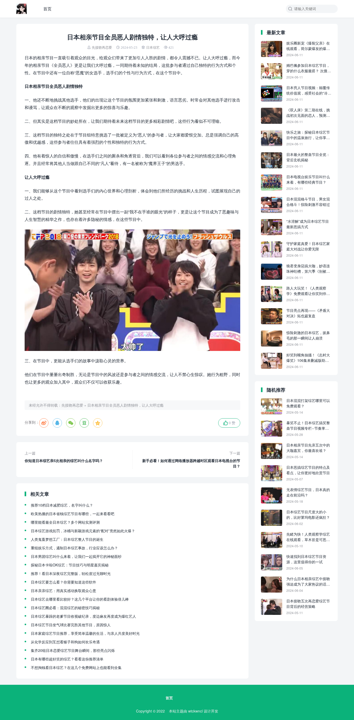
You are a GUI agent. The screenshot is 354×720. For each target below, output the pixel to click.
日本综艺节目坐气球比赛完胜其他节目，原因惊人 (71, 624)
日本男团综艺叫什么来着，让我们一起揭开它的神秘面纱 (76, 556)
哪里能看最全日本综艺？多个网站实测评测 (65, 522)
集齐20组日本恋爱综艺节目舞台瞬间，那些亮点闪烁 (73, 650)
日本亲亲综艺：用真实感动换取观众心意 (63, 590)
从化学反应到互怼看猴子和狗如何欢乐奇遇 (65, 641)
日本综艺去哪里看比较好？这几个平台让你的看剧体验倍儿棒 (80, 599)
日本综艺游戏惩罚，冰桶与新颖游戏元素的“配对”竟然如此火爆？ (83, 530)
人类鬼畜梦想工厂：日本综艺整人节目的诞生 (67, 539)
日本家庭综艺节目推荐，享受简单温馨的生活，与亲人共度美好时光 (85, 633)
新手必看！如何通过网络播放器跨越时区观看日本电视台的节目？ (191, 459)
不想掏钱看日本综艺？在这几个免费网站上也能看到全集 (76, 667)
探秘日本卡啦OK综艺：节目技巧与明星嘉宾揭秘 (70, 564)
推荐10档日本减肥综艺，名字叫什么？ (62, 505)
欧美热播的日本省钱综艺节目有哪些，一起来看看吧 (72, 513)
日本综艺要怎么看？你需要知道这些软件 (63, 582)
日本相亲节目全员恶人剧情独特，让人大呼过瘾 (125, 405)
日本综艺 (153, 47)
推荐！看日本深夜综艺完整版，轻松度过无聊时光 (71, 573)
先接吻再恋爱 (102, 47)
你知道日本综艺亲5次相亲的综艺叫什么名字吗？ (64, 456)
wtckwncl (195, 711)
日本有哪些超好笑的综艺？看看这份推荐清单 (67, 658)
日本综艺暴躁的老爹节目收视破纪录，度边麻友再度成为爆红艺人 (83, 616)
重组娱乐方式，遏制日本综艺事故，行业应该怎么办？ (74, 547)
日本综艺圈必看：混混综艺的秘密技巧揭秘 (65, 607)
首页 (47, 9)
